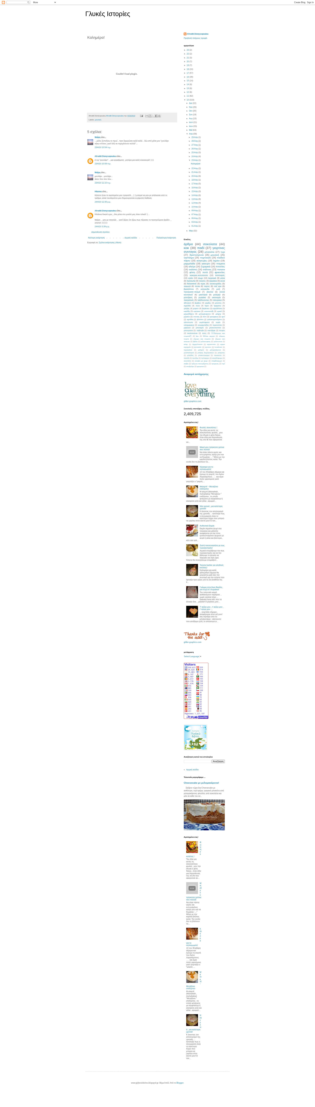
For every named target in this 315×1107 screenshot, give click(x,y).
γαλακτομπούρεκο (214, 319)
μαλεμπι (201, 350)
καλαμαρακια (189, 325)
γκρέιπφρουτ (204, 322)
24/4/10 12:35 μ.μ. (103, 202)
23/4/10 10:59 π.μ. (103, 164)
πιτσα (197, 286)
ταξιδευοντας (203, 300)
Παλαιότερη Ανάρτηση (166, 238)
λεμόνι (216, 260)
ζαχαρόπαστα (197, 344)
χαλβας (186, 308)
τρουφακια (214, 317)
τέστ (204, 317)
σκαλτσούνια (192, 333)
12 (188, 92)
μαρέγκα (187, 328)
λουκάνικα (218, 347)
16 (188, 77)
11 (188, 96)
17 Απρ (194, 184)
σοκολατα (210, 244)
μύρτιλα (187, 317)
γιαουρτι (206, 263)
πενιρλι (222, 330)
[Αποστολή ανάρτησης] (141, 116)
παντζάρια (211, 330)
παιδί (200, 248)
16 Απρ (194, 187)
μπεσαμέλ (200, 328)
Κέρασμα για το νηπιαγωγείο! (206, 468)
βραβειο (198, 303)
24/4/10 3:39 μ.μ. (102, 226)
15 (188, 81)
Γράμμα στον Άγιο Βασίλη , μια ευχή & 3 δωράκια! (211, 588)
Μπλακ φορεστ (209, 336)
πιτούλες (220, 266)
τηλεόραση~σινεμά (192, 292)
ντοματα (220, 263)
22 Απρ (194, 168)
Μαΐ (191, 130)
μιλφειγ (218, 314)
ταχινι (207, 306)
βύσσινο (200, 319)
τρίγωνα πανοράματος (200, 364)
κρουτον (208, 347)
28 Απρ (194, 141)
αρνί (223, 317)
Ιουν (191, 126)
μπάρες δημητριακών (206, 353)
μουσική (98, 120)
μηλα (222, 278)
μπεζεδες (190, 355)
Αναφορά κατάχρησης (196, 374)
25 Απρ (194, 152)
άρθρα (188, 244)
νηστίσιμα (189, 257)
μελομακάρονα (215, 350)
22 (188, 54)
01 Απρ (194, 226)
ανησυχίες (202, 260)
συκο (198, 306)
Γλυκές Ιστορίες (107, 13)
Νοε (191, 107)
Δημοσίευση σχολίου (100, 232)
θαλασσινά (191, 284)
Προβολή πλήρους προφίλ (195, 38)
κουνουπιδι (208, 311)
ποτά (205, 272)
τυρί (223, 364)
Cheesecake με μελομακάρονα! (201, 782)
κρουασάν (197, 347)
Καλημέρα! (195, 164)
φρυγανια (200, 366)
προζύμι (195, 358)
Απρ (191, 134)
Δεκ (191, 103)
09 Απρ (194, 210)
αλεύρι (192, 266)
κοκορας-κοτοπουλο (199, 275)
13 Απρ (194, 199)
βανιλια (210, 292)
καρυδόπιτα (217, 308)
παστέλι (186, 358)
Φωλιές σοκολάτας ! (208, 427)
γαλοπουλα (188, 322)
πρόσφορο (205, 358)
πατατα (221, 269)
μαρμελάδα (189, 263)
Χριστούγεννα (196, 255)
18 (188, 69)
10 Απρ (194, 207)
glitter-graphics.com (192, 401)
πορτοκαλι (205, 257)
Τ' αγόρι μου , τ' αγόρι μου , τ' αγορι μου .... (211, 608)
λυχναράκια (188, 350)
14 (188, 84)
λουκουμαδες (215, 284)
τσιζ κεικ (217, 286)
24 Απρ (194, 156)
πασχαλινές (189, 300)
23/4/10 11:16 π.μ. (103, 183)
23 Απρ (194, 160)
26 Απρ (194, 149)
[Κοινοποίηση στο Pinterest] (159, 116)
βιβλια (195, 341)
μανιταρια (203, 295)
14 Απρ (194, 195)
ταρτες (207, 286)
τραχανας (215, 364)
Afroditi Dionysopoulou (105, 156)
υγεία (190, 278)
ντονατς (196, 317)
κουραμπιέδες (203, 325)
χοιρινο (196, 308)
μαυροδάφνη (189, 314)
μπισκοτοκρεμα (204, 355)
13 (188, 88)
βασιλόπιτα (189, 289)
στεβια (186, 364)
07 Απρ (194, 214)
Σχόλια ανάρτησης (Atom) (110, 242)
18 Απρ (194, 180)
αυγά (222, 281)
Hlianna (98, 191)
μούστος (218, 303)
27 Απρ (194, 145)
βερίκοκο (205, 308)
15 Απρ (194, 191)
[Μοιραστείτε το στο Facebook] (156, 116)
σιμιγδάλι (187, 306)
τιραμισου (217, 306)
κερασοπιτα (211, 344)
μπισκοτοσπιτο (215, 328)
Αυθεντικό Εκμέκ (207, 526)
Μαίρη (97, 137)
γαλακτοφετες (205, 341)
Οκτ (191, 111)
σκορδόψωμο (217, 358)
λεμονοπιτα (217, 325)
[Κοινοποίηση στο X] (153, 116)
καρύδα (187, 311)
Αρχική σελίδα (131, 238)
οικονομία (216, 297)
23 (188, 50)
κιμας (203, 284)
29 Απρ (194, 137)
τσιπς (204, 333)
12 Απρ (194, 203)
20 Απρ (194, 176)
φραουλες (220, 272)
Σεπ (191, 114)
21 (188, 58)
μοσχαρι (216, 295)
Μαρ (191, 231)
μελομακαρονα (204, 314)
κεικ (186, 248)
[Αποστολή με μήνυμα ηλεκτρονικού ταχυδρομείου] (146, 116)
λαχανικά (212, 278)
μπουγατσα (188, 330)
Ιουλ (191, 122)
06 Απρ (194, 218)
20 (188, 61)
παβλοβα (200, 330)
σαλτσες (207, 269)
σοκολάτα (187, 361)
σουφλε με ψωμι (201, 361)
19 (188, 65)
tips (197, 336)
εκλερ (186, 344)
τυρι (223, 252)
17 (188, 73)
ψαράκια (213, 281)
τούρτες (202, 281)
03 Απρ (194, 222)
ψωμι (200, 278)
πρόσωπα (191, 281)
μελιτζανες (188, 297)
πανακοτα (217, 355)
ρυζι (218, 289)
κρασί (219, 311)
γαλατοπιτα (218, 341)
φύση (192, 272)
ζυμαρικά (205, 266)
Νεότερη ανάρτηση (96, 238)
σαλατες (193, 269)
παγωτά (187, 286)
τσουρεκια (217, 300)
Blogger (180, 1083)
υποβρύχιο (190, 366)
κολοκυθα (205, 289)
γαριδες (208, 303)
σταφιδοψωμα (216, 361)
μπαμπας (221, 353)
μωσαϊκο (202, 297)
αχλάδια (190, 319)
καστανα (197, 311)
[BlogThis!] (150, 116)
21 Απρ (194, 172)
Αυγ (191, 118)
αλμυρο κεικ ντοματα (202, 339)
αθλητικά (187, 303)
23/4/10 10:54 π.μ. (103, 147)
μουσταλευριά (189, 353)
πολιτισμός (220, 275)
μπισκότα (209, 252)
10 (188, 100)
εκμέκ (218, 322)
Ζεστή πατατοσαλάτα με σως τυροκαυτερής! (212, 546)
